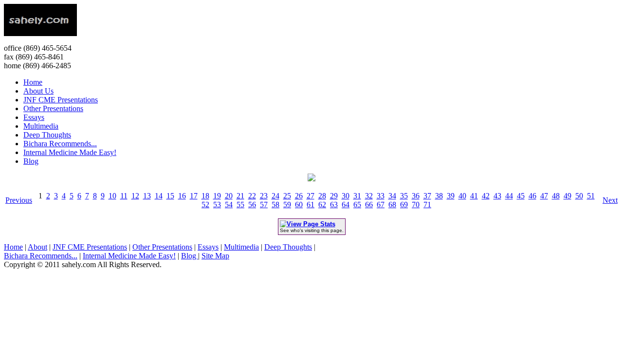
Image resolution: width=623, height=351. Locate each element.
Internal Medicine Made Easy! (69, 152)
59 (287, 204)
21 (240, 196)
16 (182, 196)
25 (287, 196)
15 (170, 196)
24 (275, 196)
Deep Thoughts (47, 135)
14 (159, 196)
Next (610, 200)
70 (416, 204)
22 (252, 196)
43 (497, 196)
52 (205, 204)
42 (486, 196)
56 (252, 204)
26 (299, 196)
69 (404, 204)
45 (521, 196)
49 (567, 196)
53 (217, 204)
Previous (18, 200)
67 (381, 204)
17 (194, 196)
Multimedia (40, 126)
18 (205, 196)
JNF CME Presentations (60, 100)
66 (369, 204)
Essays (33, 117)
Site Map (215, 256)
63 (334, 204)
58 (275, 204)
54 (229, 204)
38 (439, 196)
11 (124, 196)
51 (591, 196)
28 (322, 196)
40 (462, 196)
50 (579, 196)
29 (334, 196)
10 (112, 196)
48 (556, 196)
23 (264, 196)
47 (544, 196)
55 (240, 204)
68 (392, 204)
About (37, 247)
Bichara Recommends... (60, 143)
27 (310, 196)
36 (416, 196)
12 (135, 196)
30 (345, 196)
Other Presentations (53, 108)
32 (369, 196)
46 (532, 196)
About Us (38, 91)
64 (345, 204)
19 (217, 196)
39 (451, 196)
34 (392, 196)
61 (310, 204)
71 (427, 204)
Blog (30, 161)
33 (381, 196)
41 (474, 196)
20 (229, 196)
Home (32, 82)
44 (509, 196)
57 (264, 204)
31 (357, 196)
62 (322, 204)
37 (427, 196)
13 (147, 196)
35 (404, 196)
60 (299, 204)
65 (357, 204)
